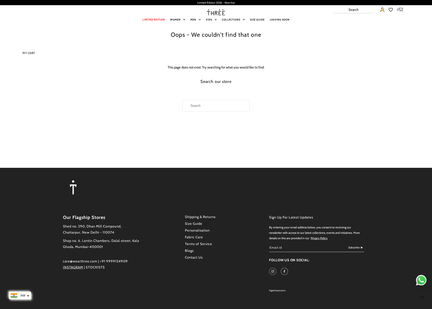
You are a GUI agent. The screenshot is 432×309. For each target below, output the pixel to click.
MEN (193, 19)
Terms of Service (198, 244)
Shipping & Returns (200, 217)
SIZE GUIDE (257, 19)
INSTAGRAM (73, 267)
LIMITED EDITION (153, 19)
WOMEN (175, 19)
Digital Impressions (277, 290)
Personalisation (197, 230)
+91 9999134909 (114, 261)
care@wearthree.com (80, 261)
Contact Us (194, 257)
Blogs (189, 251)
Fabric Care (194, 237)
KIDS (209, 19)
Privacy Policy (319, 238)
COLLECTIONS (231, 19)
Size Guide (193, 224)
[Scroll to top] (422, 297)
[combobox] (353, 10)
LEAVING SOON (280, 19)
